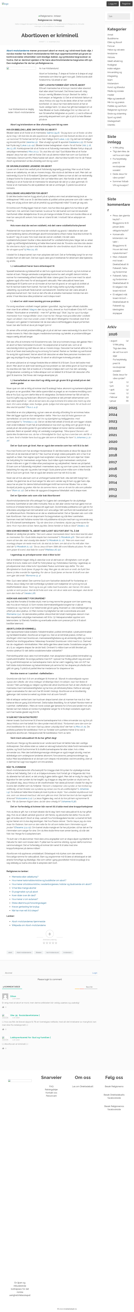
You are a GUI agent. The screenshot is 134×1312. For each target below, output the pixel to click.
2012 (113, 496)
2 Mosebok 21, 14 (23, 546)
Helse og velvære (115, 50)
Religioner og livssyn (117, 110)
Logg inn (112, 3)
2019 (113, 448)
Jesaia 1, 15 (83, 525)
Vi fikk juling (118, 147)
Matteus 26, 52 (53, 549)
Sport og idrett (114, 117)
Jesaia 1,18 (30, 593)
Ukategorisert (113, 121)
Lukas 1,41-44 (27, 145)
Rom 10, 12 (18, 490)
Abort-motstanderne (18, 50)
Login (94, 973)
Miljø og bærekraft (116, 98)
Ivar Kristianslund (52, 952)
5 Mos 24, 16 (31, 249)
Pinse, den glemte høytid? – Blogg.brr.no (121, 219)
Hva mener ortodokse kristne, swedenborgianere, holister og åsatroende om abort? (52, 884)
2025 (113, 408)
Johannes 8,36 (69, 801)
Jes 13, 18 (11, 148)
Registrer (126, 3)
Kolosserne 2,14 (24, 798)
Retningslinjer (51, 1089)
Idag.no (33, 309)
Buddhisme (112, 38)
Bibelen (38, 952)
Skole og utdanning (116, 113)
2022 (113, 428)
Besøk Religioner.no (114, 1086)
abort (10, 952)
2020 (113, 441)
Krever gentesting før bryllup (25, 907)
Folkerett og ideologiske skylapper (118, 309)
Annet (42, 42)
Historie (111, 57)
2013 (113, 489)
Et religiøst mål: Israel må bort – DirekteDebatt (120, 298)
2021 (113, 435)
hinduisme (112, 53)
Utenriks (111, 125)
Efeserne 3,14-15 (22, 827)
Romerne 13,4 (13, 614)
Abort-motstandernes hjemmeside (28, 921)
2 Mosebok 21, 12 (56, 540)
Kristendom (113, 83)
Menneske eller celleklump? (25, 877)
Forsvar (111, 46)
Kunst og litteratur (116, 87)
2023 (113, 421)
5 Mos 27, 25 (80, 726)
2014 (113, 482)
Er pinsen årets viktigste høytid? (121, 227)
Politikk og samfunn (116, 106)
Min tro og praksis (115, 102)
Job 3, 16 (87, 145)
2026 (113, 334)
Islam (110, 80)
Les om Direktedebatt (82, 1086)
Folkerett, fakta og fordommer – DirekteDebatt (121, 280)
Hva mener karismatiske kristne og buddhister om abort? (39, 880)
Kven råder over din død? (24, 895)
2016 (113, 469)
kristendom (67, 952)
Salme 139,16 (53, 133)
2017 (113, 462)
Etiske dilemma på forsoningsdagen (29, 903)
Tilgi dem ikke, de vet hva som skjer (120, 352)
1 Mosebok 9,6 (67, 537)
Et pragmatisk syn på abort (25, 892)
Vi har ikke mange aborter (24, 888)
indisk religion (113, 68)
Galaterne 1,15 (76, 142)
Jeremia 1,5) (32, 142)
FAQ (51, 1086)
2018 (113, 455)
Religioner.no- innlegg (50, 20)
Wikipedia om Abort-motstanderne (29, 925)
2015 (113, 475)
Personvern (51, 1096)
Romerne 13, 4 (33, 575)
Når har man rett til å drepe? (25, 910)
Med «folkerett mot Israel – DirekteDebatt (120, 261)
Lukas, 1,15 (64, 139)
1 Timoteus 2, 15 (29, 422)
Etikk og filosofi (114, 42)
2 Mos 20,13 (32, 151)
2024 (113, 414)
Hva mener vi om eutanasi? (25, 899)
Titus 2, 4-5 (31, 407)
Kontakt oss (51, 1092)
